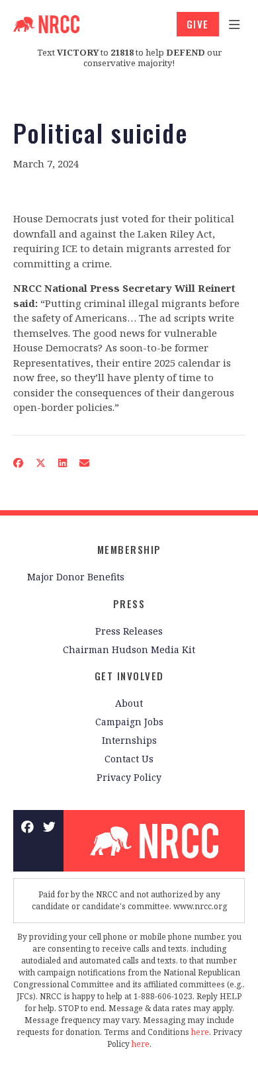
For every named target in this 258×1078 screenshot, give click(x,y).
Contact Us (129, 758)
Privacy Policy (129, 777)
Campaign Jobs (129, 721)
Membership (129, 549)
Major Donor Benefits (75, 576)
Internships (129, 740)
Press (129, 603)
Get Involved (129, 675)
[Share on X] (41, 462)
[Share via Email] (85, 462)
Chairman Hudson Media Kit (129, 649)
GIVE (198, 24)
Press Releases (129, 631)
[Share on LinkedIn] (63, 462)
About (129, 703)
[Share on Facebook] (18, 462)
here (200, 1032)
